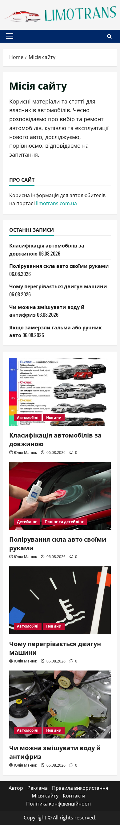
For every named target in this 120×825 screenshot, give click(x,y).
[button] (9, 36)
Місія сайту (45, 795)
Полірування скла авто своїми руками (59, 265)
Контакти (74, 795)
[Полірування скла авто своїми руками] (60, 496)
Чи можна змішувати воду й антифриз (55, 752)
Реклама (37, 788)
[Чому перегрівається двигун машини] (60, 600)
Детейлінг (27, 521)
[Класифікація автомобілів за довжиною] (60, 392)
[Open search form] (109, 36)
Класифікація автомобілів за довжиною (55, 439)
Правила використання (80, 788)
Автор (16, 788)
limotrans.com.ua (56, 203)
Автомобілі (27, 417)
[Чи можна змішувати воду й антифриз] (60, 704)
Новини (54, 417)
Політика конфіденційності (58, 803)
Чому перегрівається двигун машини (58, 286)
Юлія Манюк (25, 452)
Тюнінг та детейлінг (64, 521)
